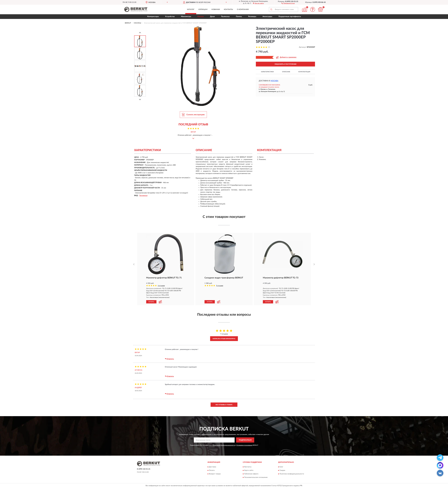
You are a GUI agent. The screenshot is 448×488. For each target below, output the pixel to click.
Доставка (212, 467)
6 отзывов (161, 285)
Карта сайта (248, 470)
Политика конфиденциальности (292, 474)
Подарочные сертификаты (289, 16)
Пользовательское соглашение (256, 477)
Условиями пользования (244, 445)
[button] (288, 3)
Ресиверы (252, 16)
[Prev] (140, 32)
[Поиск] (271, 9)
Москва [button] (274, 81)
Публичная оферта (251, 474)
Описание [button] (286, 71)
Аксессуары (267, 16)
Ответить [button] (170, 359)
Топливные (143, 195)
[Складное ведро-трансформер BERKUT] (224, 254)
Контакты (228, 9)
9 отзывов (219, 285)
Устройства (170, 16)
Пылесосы (225, 16)
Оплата (212, 470)
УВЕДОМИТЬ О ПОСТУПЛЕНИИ (285, 64)
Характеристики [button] (267, 71)
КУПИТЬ (151, 301)
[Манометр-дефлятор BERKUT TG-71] (165, 254)
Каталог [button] (190, 9)
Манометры (186, 16)
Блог (281, 467)
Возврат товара (215, 474)
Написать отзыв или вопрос (224, 338)
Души (212, 16)
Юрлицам (202, 9)
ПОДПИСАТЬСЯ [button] (245, 440)
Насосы (200, 16)
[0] (320, 9)
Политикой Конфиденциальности (224, 445)
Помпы (239, 16)
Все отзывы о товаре (224, 404)
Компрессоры (153, 16)
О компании (243, 9)
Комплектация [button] (304, 71)
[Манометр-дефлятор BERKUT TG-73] (282, 254)
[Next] (140, 99)
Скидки (282, 470)
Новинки (215, 9)
